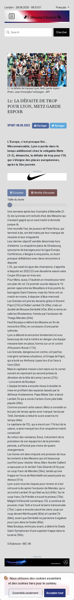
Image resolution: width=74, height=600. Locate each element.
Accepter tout (54, 592)
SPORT (11, 125)
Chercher (61, 32)
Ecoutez (18, 192)
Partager (41, 125)
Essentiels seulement (25, 592)
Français (61, 7)
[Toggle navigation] (11, 16)
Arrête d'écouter (44, 192)
